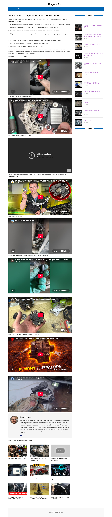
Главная (12, 9)
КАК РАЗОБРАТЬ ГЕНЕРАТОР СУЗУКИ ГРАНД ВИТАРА (91, 111)
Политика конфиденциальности (56, 512)
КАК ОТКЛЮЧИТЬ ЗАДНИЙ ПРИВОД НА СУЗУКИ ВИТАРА (93, 54)
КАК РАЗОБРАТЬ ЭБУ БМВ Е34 (92, 72)
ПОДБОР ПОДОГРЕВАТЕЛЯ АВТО (92, 120)
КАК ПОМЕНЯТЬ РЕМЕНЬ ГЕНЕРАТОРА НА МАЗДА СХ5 (91, 82)
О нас (19, 9)
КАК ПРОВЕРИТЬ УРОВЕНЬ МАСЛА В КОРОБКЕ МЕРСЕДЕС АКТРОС (93, 35)
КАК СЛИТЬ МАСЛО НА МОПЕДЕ (92, 44)
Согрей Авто (56, 4)
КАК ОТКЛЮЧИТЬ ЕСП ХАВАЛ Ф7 (92, 91)
